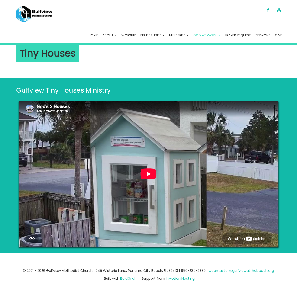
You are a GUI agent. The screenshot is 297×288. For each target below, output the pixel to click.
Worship (128, 35)
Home (93, 35)
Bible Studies (151, 35)
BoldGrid (127, 278)
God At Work (205, 35)
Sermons (262, 35)
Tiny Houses (48, 53)
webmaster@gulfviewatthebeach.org (241, 270)
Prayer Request (238, 35)
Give (278, 35)
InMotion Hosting (180, 278)
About (108, 35)
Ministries (177, 35)
